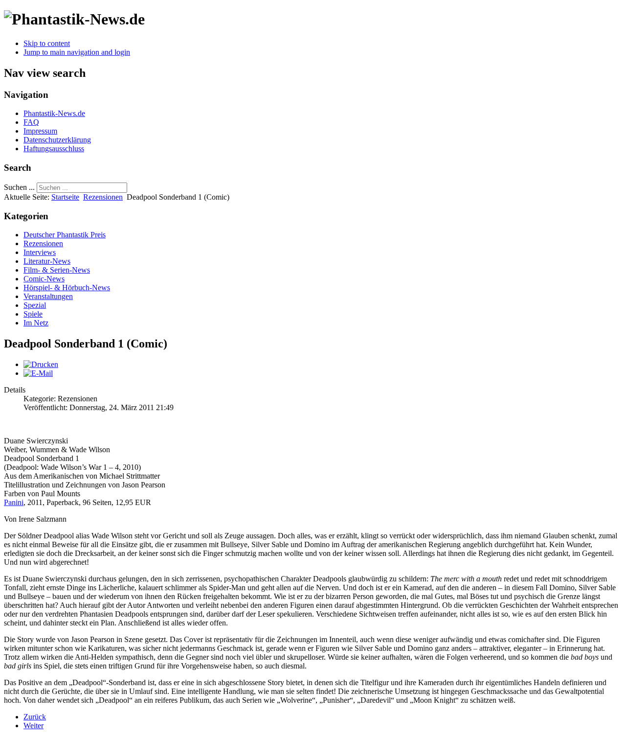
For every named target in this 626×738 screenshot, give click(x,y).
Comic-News (44, 279)
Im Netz (35, 323)
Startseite (65, 197)
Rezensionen (103, 197)
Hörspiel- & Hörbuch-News (66, 287)
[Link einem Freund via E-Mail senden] (38, 373)
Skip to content (46, 43)
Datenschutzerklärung (57, 140)
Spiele (33, 314)
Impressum (40, 131)
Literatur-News (46, 261)
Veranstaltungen (48, 296)
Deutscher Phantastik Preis (64, 235)
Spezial (34, 305)
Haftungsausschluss (53, 148)
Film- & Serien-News (56, 270)
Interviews (39, 252)
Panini (13, 502)
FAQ (31, 122)
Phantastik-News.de (54, 113)
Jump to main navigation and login (76, 52)
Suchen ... (19, 187)
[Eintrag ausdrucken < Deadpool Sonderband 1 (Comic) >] (40, 364)
